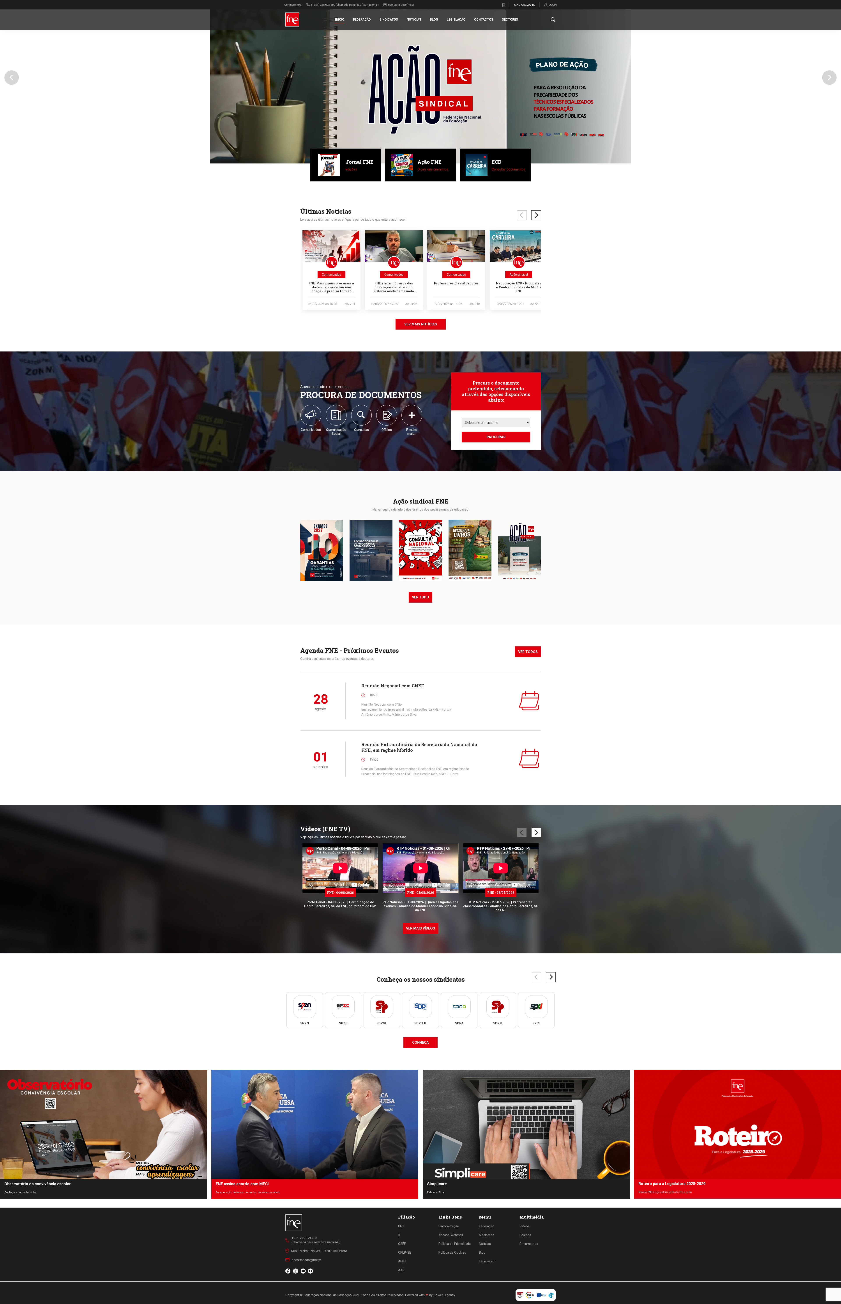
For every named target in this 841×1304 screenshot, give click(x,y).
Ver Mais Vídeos (420, 928)
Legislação (456, 19)
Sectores (510, 19)
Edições (351, 169)
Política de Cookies (452, 1252)
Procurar (496, 437)
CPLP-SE (404, 1252)
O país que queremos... (433, 169)
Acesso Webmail (450, 1235)
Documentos (528, 1244)
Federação (362, 19)
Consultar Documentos (508, 169)
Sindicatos (389, 19)
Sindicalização (448, 1226)
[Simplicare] (420, 81)
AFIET (402, 1261)
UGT (401, 1226)
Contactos (483, 19)
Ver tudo (420, 597)
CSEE (402, 1244)
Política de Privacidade (454, 1244)
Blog (434, 19)
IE (399, 1235)
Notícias (414, 19)
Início (339, 19)
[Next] (536, 215)
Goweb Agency (444, 1295)
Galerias (525, 1235)
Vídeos (524, 1226)
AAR (401, 1270)
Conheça (420, 1042)
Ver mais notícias (420, 324)
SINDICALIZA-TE (524, 4)
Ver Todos (528, 652)
